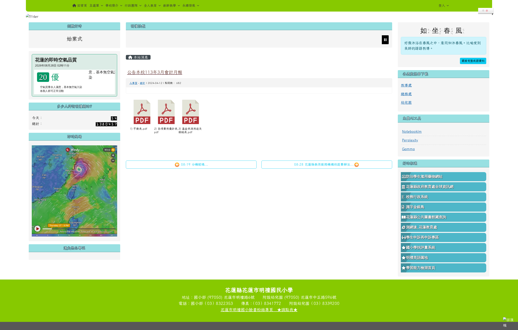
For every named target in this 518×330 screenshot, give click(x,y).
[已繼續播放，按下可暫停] (385, 39)
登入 (441, 5)
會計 (142, 83)
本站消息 (140, 57)
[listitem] (257, 39)
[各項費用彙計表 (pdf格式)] (166, 112)
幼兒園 (406, 102)
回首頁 (82, 5)
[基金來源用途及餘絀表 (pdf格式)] (190, 112)
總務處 (406, 94)
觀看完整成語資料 (473, 60)
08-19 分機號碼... (194, 164)
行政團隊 (131, 5)
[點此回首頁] (259, 16)
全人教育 (150, 5)
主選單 (94, 5)
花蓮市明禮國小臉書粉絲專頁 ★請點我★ (259, 310)
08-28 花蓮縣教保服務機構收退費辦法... (324, 164)
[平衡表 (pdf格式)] (142, 112)
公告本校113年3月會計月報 (154, 72)
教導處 (406, 85)
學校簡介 (111, 5)
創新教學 (169, 5)
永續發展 (188, 5)
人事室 (133, 83)
